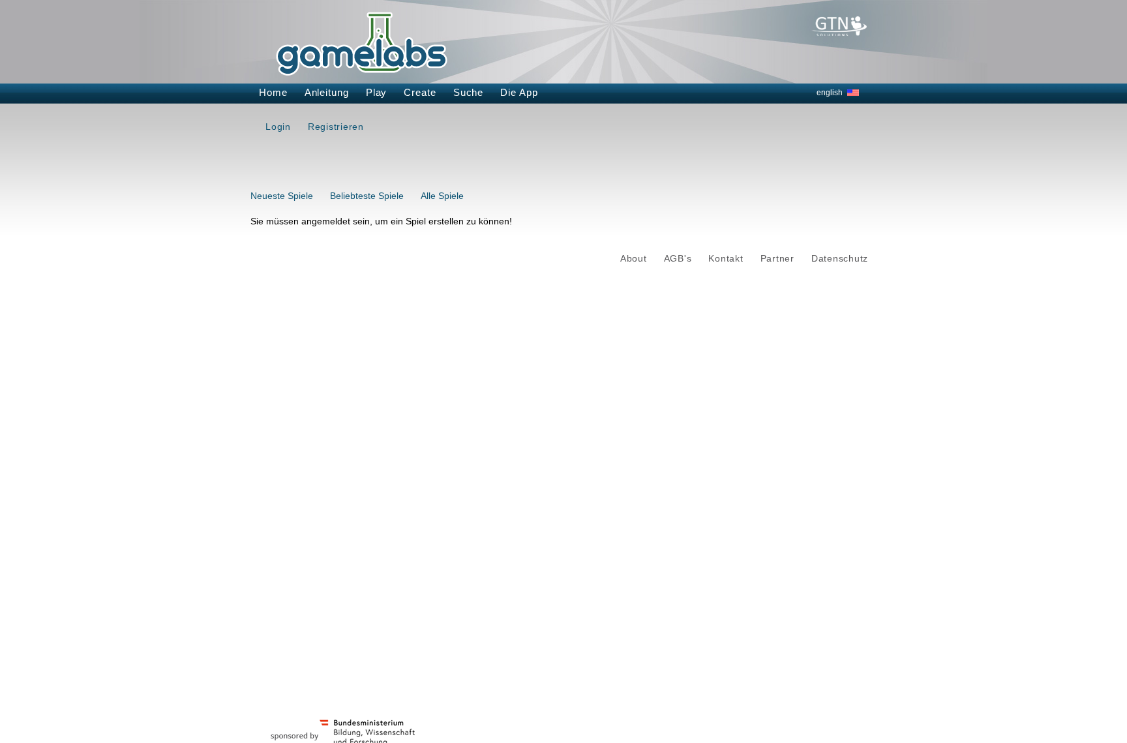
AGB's (678, 259)
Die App (518, 92)
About (633, 259)
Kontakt (725, 259)
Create (420, 92)
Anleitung (327, 92)
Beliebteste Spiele (367, 195)
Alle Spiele (442, 195)
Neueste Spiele (281, 195)
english (830, 92)
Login (278, 126)
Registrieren (336, 126)
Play (376, 92)
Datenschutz (839, 259)
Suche (468, 92)
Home (273, 92)
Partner (777, 259)
